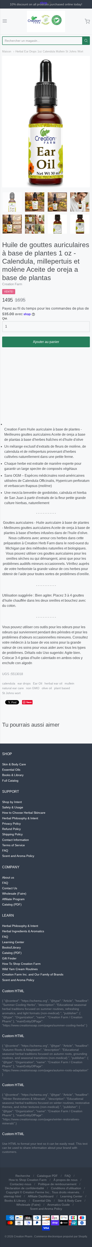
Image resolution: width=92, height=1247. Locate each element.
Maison (6, 51)
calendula (8, 683)
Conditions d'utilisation (66, 1188)
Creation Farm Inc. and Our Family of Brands (32, 974)
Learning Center (13, 942)
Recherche (22, 1175)
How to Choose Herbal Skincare (23, 812)
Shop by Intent (12, 802)
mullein (69, 683)
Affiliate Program (13, 899)
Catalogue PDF (47, 1175)
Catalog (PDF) (12, 904)
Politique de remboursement (57, 1184)
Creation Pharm (23, 1236)
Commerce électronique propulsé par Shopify (60, 1236)
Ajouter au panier (46, 342)
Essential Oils (11, 769)
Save (29, 702)
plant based (62, 688)
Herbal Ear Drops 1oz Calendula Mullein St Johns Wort (49, 51)
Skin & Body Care (14, 764)
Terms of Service (13, 845)
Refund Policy (11, 829)
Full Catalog (10, 780)
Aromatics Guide (58, 1204)
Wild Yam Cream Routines (20, 969)
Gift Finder (9, 958)
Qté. (5, 318)
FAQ (5, 850)
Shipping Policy (12, 834)
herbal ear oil (53, 683)
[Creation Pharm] (46, 21)
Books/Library (11, 947)
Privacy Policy (11, 823)
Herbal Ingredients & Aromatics (23, 931)
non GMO (32, 688)
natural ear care (13, 688)
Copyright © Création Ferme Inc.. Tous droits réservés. (43, 1192)
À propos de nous (65, 1180)
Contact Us (9, 888)
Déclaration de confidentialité (24, 1188)
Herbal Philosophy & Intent (20, 818)
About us (8, 877)
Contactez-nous (20, 1184)
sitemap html (12, 1196)
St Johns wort (11, 693)
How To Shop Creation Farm (21, 963)
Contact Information (15, 840)
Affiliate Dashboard (40, 1196)
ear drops (24, 683)
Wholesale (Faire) (14, 893)
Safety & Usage (12, 807)
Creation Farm (12, 284)
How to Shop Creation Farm (28, 1180)
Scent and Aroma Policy (18, 856)
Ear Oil (37, 683)
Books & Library (13, 775)
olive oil (47, 688)
